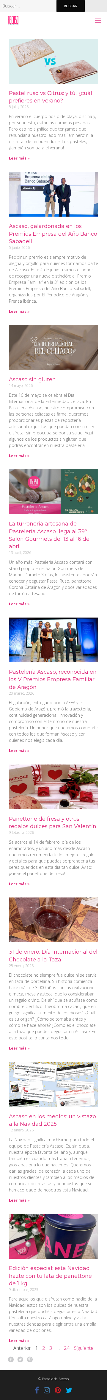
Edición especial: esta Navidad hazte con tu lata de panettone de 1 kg (50, 1275)
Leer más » (19, 158)
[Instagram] (46, 1390)
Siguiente (84, 1347)
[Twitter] (69, 1390)
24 (67, 1347)
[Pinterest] (57, 1390)
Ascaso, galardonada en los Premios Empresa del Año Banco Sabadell (53, 233)
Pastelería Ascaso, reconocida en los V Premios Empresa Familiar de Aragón (53, 679)
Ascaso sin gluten (32, 379)
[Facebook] (36, 1390)
